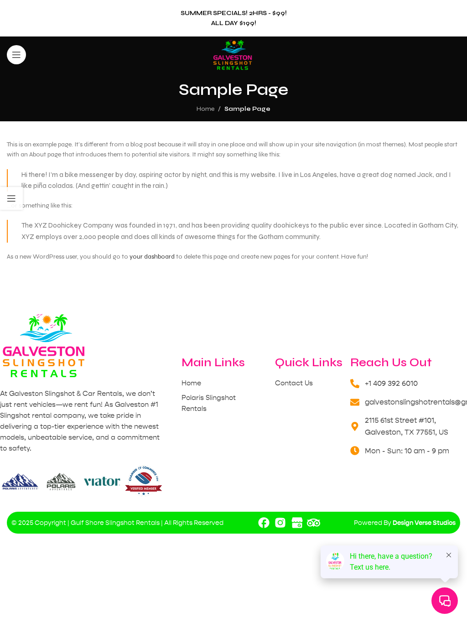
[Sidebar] (11, 198)
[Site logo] (233, 54)
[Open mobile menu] (16, 55)
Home (205, 109)
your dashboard (152, 256)
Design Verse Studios (424, 523)
